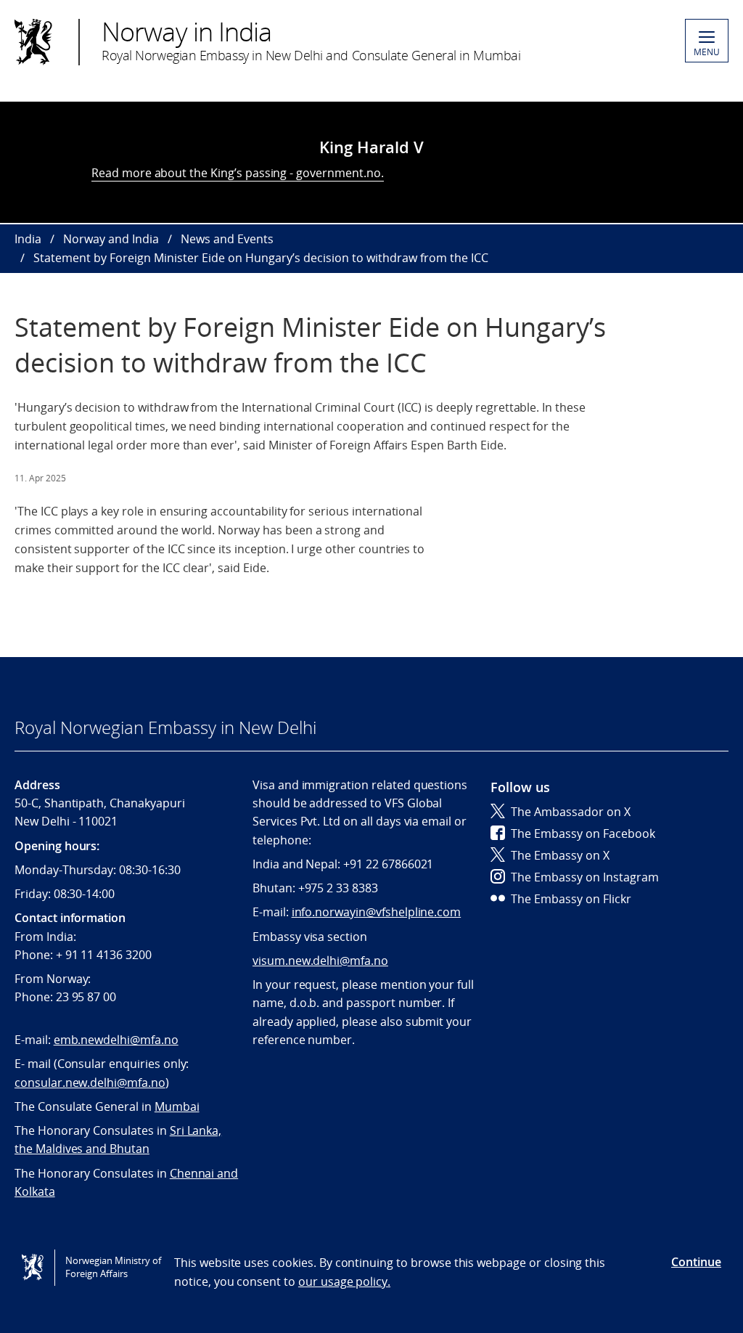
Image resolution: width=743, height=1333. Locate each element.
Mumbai (177, 1106)
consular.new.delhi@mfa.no (90, 1083)
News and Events (227, 239)
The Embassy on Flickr (571, 899)
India (28, 239)
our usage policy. (344, 1281)
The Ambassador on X (571, 812)
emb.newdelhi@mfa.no (116, 1040)
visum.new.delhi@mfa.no (320, 961)
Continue (696, 1262)
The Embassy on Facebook (583, 833)
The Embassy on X (560, 855)
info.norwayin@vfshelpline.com (376, 912)
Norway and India (111, 239)
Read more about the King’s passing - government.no (236, 173)
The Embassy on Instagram (585, 877)
